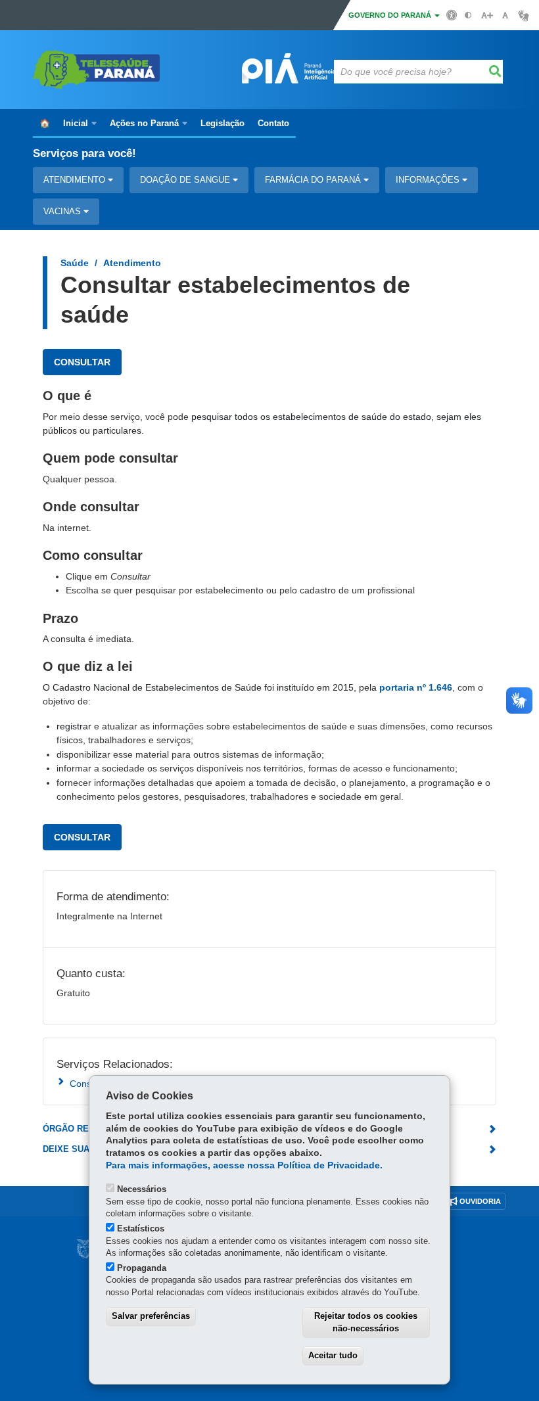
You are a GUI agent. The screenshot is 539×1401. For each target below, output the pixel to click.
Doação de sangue (186, 180)
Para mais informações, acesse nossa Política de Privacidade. (244, 1165)
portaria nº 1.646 (415, 687)
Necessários (141, 1189)
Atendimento (75, 180)
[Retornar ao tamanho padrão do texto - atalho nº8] (505, 15)
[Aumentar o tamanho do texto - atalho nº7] (486, 15)
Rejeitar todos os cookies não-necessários (365, 1322)
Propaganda (141, 1268)
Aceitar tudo (333, 1355)
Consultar (82, 362)
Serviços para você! (84, 153)
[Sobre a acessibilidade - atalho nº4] (451, 14)
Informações (429, 180)
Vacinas (63, 211)
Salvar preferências (151, 1316)
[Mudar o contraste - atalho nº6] (468, 15)
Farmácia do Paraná (314, 180)
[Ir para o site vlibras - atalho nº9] (523, 15)
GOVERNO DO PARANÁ (390, 15)
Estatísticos (140, 1228)
